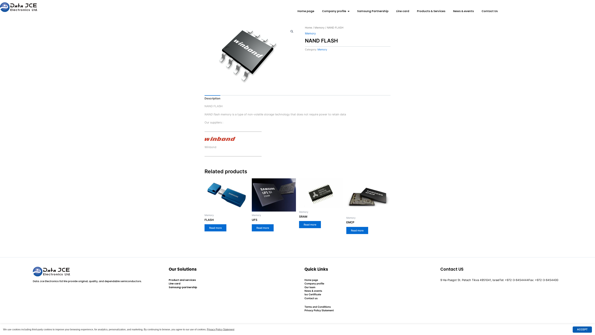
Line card (402, 11)
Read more (215, 227)
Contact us (311, 298)
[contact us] (365, 319)
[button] (292, 31)
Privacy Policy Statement (319, 310)
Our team (309, 287)
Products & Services (431, 11)
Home (308, 27)
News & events (463, 11)
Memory (319, 27)
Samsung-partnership (183, 287)
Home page (306, 11)
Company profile (334, 11)
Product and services (182, 280)
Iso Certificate (312, 294)
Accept (582, 329)
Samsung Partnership (372, 11)
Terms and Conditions (317, 306)
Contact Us (490, 11)
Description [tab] (212, 98)
